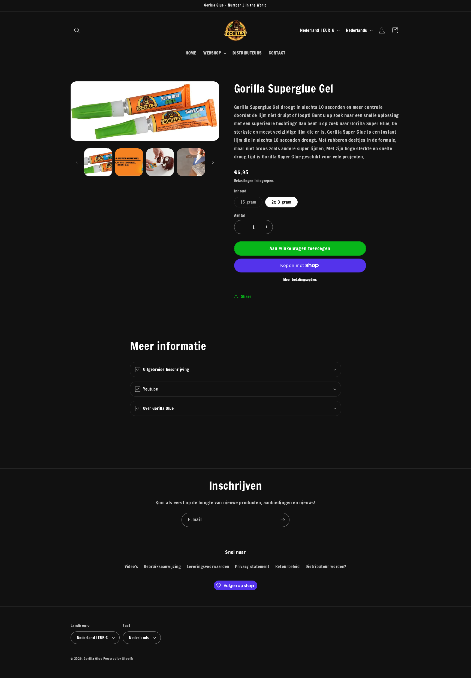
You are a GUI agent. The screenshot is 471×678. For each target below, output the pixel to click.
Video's (131, 566)
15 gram (251, 203)
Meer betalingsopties (300, 279)
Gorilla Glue (93, 658)
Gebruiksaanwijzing (162, 566)
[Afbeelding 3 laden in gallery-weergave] (129, 162)
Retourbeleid (287, 566)
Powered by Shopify (118, 658)
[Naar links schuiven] (77, 162)
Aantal (240, 215)
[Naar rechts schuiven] (213, 162)
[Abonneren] (282, 520)
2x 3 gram (281, 202)
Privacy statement (252, 566)
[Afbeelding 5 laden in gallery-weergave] (191, 162)
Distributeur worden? (326, 566)
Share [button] (246, 296)
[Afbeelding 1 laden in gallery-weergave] (98, 162)
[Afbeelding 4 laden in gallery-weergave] (160, 162)
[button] (77, 30)
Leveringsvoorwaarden (208, 566)
